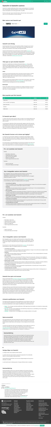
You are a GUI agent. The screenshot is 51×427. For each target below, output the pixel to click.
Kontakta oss (16, 408)
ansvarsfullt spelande (6, 327)
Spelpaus (15, 412)
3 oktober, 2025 (41, 416)
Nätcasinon (16, 402)
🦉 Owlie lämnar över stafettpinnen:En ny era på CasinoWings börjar (43, 409)
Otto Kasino (28, 402)
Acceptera (42, 425)
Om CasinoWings (17, 407)
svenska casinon (31, 143)
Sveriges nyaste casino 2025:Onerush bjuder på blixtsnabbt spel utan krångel (44, 404)
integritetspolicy (36, 425)
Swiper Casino (28, 406)
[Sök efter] (37, 1)
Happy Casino (28, 407)
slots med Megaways (20, 80)
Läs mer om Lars (24, 396)
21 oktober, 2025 (41, 411)
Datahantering (16, 411)
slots (26, 64)
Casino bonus (16, 405)
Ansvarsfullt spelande (18, 410)
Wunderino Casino (29, 410)
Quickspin (6, 311)
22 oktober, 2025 (41, 406)
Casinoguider (16, 406)
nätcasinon (29, 50)
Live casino (16, 404)
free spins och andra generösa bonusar (19, 278)
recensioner (26, 179)
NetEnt (6, 306)
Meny (47, 1)
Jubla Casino (28, 404)
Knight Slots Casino (29, 408)
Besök (46, 23)
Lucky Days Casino (29, 405)
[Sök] (44, 1)
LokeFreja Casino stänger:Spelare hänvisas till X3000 (44, 414)
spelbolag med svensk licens (17, 55)
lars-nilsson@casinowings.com (10, 388)
